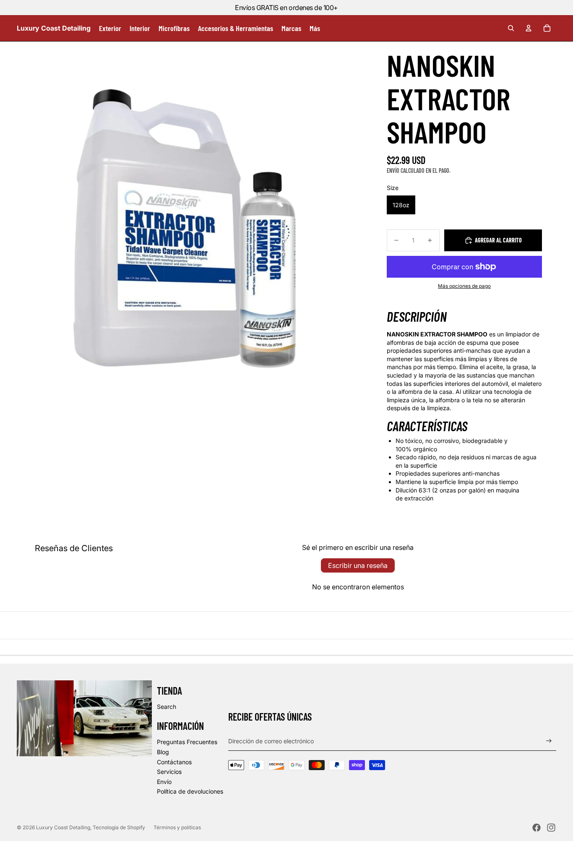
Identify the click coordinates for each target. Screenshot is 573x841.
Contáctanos (174, 761)
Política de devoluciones (190, 791)
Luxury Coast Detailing (63, 827)
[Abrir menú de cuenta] (528, 28)
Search (166, 706)
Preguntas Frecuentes (187, 741)
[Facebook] (536, 828)
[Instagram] (551, 828)
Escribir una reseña (358, 565)
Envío (164, 781)
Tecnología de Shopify (119, 827)
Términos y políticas (177, 827)
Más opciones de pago (464, 286)
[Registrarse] (549, 741)
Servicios (169, 771)
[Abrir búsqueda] (511, 28)
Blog (163, 751)
